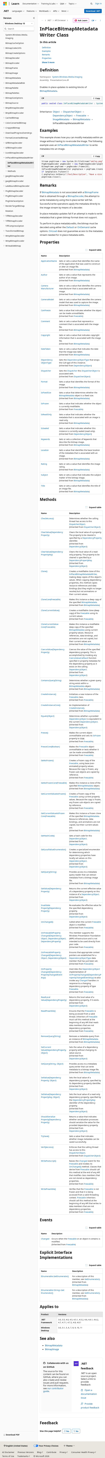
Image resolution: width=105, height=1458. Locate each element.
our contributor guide (53, 1390)
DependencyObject (63, 115)
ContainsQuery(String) (51, 680)
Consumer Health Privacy (82, 1452)
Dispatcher (46, 370)
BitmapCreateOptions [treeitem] (15, 53)
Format (44, 381)
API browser (60, 20)
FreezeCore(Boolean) (50, 746)
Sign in (98, 3)
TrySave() (45, 1136)
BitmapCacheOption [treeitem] (14, 43)
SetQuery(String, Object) (52, 1063)
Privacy (63, 1452)
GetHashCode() (48, 835)
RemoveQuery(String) (51, 1036)
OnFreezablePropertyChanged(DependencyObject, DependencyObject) (53, 955)
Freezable (81, 115)
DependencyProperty (92, 538)
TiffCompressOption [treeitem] (14, 226)
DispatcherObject (72, 111)
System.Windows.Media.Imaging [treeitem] (16, 36)
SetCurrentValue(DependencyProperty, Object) (53, 1050)
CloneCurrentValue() (50, 610)
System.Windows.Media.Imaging (67, 77)
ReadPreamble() (48, 1011)
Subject (44, 475)
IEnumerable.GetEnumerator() (55, 1276)
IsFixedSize (46, 392)
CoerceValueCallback (78, 658)
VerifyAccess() (47, 1147)
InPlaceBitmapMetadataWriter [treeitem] (21, 164)
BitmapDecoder (75, 196)
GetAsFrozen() (47, 760)
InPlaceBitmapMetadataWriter (73, 145)
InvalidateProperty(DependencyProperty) (51, 908)
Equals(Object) (47, 716)
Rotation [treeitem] (9, 211)
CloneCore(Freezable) (50, 599)
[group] (71, 104)
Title (43, 485)
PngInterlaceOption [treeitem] (14, 201)
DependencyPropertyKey (80, 560)
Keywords (45, 439)
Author (44, 274)
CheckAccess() (47, 518)
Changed (83, 980)
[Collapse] (34, 18)
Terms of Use (8, 1456)
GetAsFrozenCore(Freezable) (54, 783)
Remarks (46, 54)
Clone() (44, 571)
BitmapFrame (91, 192)
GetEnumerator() (92, 1279)
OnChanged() (47, 922)
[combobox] (18, 23)
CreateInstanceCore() (50, 705)
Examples (46, 51)
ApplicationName (49, 261)
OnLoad (53, 231)
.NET (49, 20)
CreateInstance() (48, 694)
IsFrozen (45, 403)
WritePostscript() (48, 1161)
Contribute (51, 1452)
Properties (46, 58)
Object (56, 111)
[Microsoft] (5, 3)
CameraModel (47, 299)
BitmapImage (52, 1349)
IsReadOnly (46, 414)
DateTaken (46, 349)
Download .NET (93, 11)
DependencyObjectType (78, 360)
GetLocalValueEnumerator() (53, 849)
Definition (46, 47)
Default (70, 227)
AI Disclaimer (8, 1452)
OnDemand (83, 227)
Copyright (45, 335)
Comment (45, 321)
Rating (44, 464)
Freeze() (44, 732)
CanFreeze (46, 310)
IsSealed (45, 428)
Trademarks (22, 1456)
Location (45, 450)
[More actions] (100, 20)
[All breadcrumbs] (42, 20)
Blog (39, 1452)
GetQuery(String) (48, 872)
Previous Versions (26, 1452)
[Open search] (91, 3)
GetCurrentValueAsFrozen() (53, 793)
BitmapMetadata (48, 90)
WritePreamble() (48, 1189)
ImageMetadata (61, 119)
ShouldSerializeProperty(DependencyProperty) (51, 1119)
